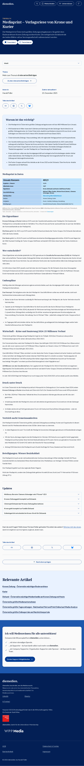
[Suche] (37, 4)
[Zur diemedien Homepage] (8, 3)
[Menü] (79, 3)
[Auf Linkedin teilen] (13, 105)
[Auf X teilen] (21, 105)
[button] (42, 63)
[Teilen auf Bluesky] (29, 105)
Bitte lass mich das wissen (72, 527)
